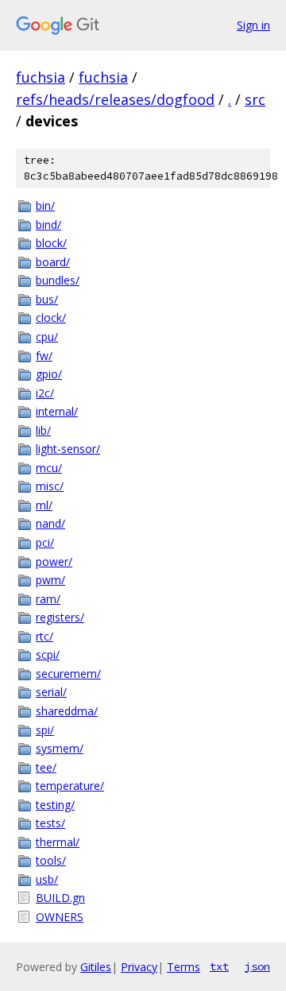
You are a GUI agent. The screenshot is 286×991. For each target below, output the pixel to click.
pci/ (45, 542)
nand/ (50, 523)
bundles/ (57, 280)
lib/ (43, 430)
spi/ (45, 729)
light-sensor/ (68, 448)
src (255, 99)
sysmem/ (59, 748)
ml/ (44, 505)
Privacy (139, 966)
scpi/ (48, 654)
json (257, 966)
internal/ (57, 411)
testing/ (55, 804)
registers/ (60, 617)
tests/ (50, 822)
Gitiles (95, 966)
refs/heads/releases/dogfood (115, 99)
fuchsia (40, 77)
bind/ (48, 224)
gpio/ (49, 373)
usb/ (47, 879)
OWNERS (59, 916)
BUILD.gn (60, 897)
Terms (183, 966)
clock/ (51, 317)
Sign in (253, 25)
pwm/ (50, 579)
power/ (54, 561)
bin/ (45, 205)
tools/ (51, 860)
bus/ (47, 299)
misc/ (50, 486)
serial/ (51, 691)
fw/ (44, 355)
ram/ (48, 598)
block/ (51, 242)
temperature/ (70, 785)
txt (219, 966)
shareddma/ (67, 710)
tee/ (46, 767)
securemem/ (68, 673)
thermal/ (57, 842)
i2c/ (45, 393)
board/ (53, 261)
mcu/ (49, 467)
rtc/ (44, 636)
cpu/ (47, 336)
